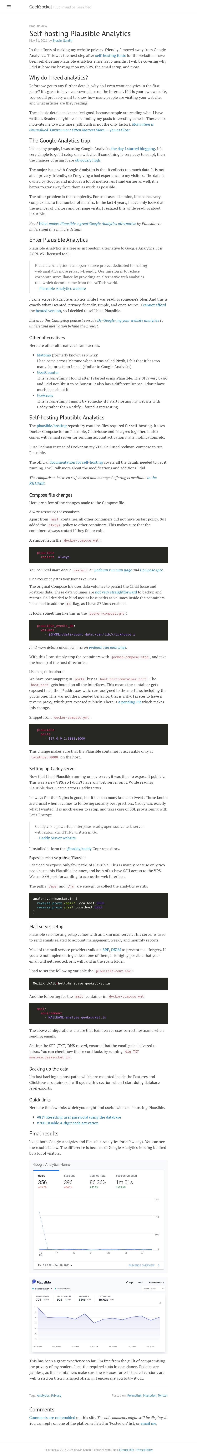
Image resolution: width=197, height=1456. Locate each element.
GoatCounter (48, 372)
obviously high (87, 160)
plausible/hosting (52, 425)
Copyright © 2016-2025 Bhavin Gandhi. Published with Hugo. (81, 1450)
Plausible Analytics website (62, 288)
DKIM (116, 949)
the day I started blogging (133, 148)
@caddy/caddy (79, 848)
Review (42, 26)
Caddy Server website (57, 837)
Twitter (163, 1395)
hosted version (48, 310)
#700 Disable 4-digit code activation (67, 1122)
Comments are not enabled (52, 1417)
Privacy (56, 1395)
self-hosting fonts (110, 55)
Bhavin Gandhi (63, 40)
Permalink (134, 1395)
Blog (32, 26)
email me (148, 1423)
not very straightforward (116, 592)
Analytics (43, 1395)
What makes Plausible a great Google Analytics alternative (87, 223)
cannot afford (154, 304)
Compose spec (151, 570)
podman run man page (113, 570)
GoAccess (45, 395)
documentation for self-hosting (76, 462)
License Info (126, 1450)
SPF (106, 949)
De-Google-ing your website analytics (128, 320)
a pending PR (129, 701)
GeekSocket (40, 7)
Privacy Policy (144, 1450)
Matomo (44, 355)
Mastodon (149, 1395)
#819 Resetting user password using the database (79, 1117)
